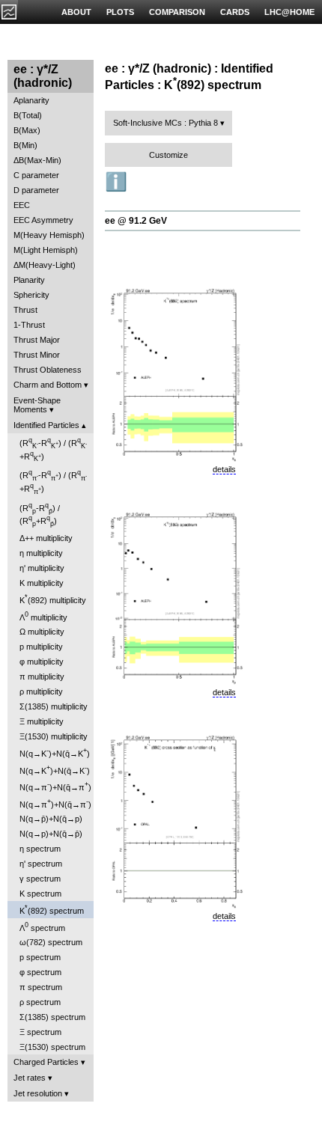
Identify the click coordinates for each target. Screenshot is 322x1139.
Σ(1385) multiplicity (53, 706)
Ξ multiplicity (41, 721)
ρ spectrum (40, 1002)
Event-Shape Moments (37, 405)
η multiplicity (41, 553)
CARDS (234, 11)
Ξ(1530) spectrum (52, 1046)
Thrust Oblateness (47, 369)
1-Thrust (29, 324)
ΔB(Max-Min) (37, 160)
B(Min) (25, 145)
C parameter (36, 175)
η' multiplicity (41, 568)
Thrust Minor (36, 354)
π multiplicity (41, 676)
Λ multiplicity (43, 616)
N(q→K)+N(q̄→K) (54, 752)
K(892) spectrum (51, 909)
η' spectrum (40, 863)
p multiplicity (41, 646)
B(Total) (27, 115)
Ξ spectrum (40, 1031)
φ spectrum (40, 972)
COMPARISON (177, 11)
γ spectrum (40, 878)
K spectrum (40, 893)
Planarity (29, 279)
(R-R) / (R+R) (53, 449)
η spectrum (40, 848)
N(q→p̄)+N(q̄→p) (50, 818)
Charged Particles (46, 1061)
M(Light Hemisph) (45, 249)
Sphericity (31, 294)
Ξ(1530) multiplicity (53, 736)
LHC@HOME (289, 11)
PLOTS (120, 11)
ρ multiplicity (41, 691)
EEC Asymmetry (43, 220)
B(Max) (26, 130)
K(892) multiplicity (52, 599)
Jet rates (29, 1077)
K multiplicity (41, 582)
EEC (21, 205)
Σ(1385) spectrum (52, 1017)
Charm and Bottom (47, 384)
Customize (168, 154)
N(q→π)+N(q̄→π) (55, 786)
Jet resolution (37, 1093)
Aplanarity (31, 100)
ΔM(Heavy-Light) (44, 264)
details (224, 469)
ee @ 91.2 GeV (136, 221)
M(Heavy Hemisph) (49, 234)
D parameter (36, 190)
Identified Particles (46, 425)
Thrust (25, 309)
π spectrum (40, 987)
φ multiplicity (41, 661)
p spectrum (40, 957)
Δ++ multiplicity (46, 538)
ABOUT (76, 11)
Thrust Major (36, 339)
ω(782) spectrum (50, 942)
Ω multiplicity (41, 631)
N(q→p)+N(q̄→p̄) (50, 833)
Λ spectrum (42, 926)
